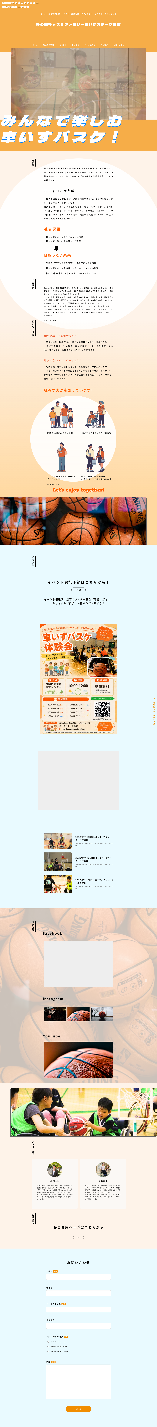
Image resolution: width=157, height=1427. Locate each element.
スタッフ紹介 (87, 14)
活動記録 (75, 14)
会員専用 (99, 14)
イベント (65, 14)
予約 (78, 589)
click (78, 1237)
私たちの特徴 (54, 14)
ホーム (43, 14)
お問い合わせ (110, 14)
